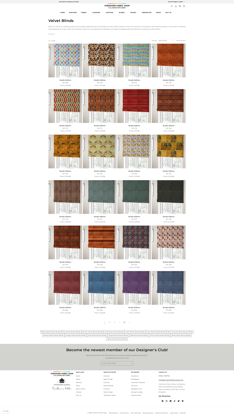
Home (78, 376)
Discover (107, 376)
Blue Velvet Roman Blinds (71, 332)
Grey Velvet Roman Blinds (156, 332)
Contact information (161, 413)
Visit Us (78, 395)
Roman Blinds (108, 385)
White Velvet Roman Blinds (181, 335)
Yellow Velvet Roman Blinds (117, 339)
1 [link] (104, 322)
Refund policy (113, 413)
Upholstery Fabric (110, 395)
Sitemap (183, 413)
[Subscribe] (131, 363)
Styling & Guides (137, 392)
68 (124, 322)
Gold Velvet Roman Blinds (114, 332)
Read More (51, 34)
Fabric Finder (108, 379)
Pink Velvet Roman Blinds (97, 335)
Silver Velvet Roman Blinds (159, 335)
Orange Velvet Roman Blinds (76, 335)
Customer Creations (138, 382)
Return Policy (80, 389)
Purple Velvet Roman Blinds (118, 335)
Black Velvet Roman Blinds (50, 332)
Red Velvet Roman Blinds (139, 335)
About (78, 379)
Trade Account (136, 395)
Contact (79, 392)
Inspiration (135, 376)
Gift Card (134, 385)
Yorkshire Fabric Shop (100, 413)
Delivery (79, 382)
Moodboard (135, 379)
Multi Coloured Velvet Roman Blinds (180, 332)
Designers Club (136, 389)
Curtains (106, 382)
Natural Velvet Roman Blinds (53, 335)
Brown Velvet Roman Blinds (92, 332)
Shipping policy (148, 413)
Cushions (107, 389)
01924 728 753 (164, 376)
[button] (84, 12)
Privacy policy (124, 413)
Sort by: (154, 40)
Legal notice (174, 413)
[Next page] (129, 322)
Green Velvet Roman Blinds (135, 332)
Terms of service (136, 413)
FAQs (78, 385)
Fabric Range (108, 392)
